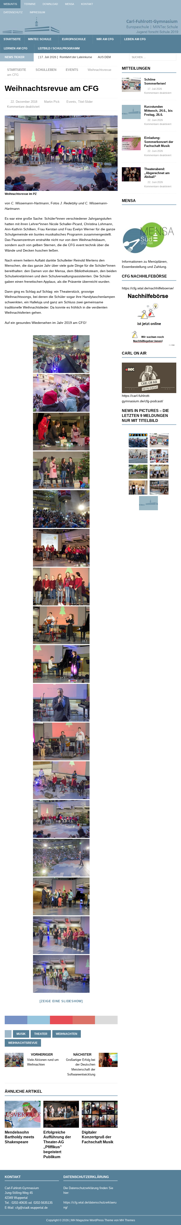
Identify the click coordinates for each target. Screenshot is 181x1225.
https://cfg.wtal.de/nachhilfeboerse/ (148, 288)
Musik (21, 1034)
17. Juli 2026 (155, 88)
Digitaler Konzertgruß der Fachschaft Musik (97, 1137)
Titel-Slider (85, 101)
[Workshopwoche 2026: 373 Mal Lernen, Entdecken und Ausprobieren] (159, 456)
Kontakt (87, 4)
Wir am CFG (105, 39)
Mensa (69, 4)
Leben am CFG (135, 39)
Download (50, 4)
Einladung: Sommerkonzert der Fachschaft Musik (158, 142)
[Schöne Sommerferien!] (131, 85)
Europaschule (74, 39)
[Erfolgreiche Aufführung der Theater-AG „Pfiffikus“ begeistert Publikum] (61, 1114)
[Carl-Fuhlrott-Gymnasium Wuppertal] (90, 32)
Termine (30, 4)
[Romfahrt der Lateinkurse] (138, 456)
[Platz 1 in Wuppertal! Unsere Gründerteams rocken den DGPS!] (138, 487)
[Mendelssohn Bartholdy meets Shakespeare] (23, 1114)
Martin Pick (52, 101)
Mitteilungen (136, 68)
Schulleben (46, 70)
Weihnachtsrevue (22, 1043)
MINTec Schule (39, 39)
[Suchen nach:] (152, 57)
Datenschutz (13, 12)
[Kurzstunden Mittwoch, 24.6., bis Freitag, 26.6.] (131, 112)
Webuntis (10, 4)
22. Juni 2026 (155, 120)
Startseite (12, 39)
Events (71, 101)
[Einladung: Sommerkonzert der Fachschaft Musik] (131, 143)
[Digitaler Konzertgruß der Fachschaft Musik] (100, 1114)
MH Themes (127, 1220)
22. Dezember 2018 (24, 101)
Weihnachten (66, 1034)
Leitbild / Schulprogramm (59, 48)
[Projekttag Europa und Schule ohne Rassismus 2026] (159, 487)
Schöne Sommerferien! (155, 81)
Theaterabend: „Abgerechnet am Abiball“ (157, 173)
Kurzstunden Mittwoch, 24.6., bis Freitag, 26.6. (158, 110)
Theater (40, 1034)
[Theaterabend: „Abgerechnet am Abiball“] (131, 174)
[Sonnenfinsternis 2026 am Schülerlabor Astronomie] (138, 440)
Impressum (37, 12)
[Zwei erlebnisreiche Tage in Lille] (138, 472)
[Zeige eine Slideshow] (61, 1001)
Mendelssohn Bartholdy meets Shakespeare (19, 1137)
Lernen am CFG (15, 48)
